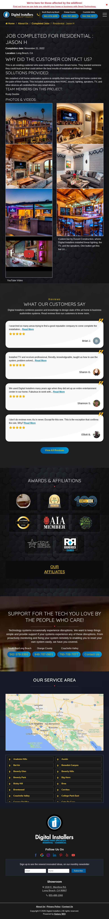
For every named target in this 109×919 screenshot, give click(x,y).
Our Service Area (54, 680)
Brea (63, 783)
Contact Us (92, 654)
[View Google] (42, 855)
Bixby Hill (18, 783)
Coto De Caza (68, 802)
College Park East (70, 795)
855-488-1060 (56, 895)
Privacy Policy (53, 906)
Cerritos (65, 789)
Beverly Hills (67, 771)
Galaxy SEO (60, 914)
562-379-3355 (50, 16)
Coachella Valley (21, 795)
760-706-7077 (89, 16)
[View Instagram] (48, 855)
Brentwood (18, 789)
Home (11, 23)
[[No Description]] (80, 123)
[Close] (107, 4)
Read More (28, 329)
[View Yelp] (67, 855)
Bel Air (16, 765)
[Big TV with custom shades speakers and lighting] (29, 166)
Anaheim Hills (20, 759)
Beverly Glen (19, 771)
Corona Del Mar (21, 802)
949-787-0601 (70, 16)
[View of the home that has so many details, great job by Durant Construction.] (29, 123)
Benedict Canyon (69, 765)
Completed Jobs (40, 23)
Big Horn (65, 777)
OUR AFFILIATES (54, 569)
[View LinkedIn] (54, 855)
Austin (64, 759)
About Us (23, 23)
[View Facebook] (35, 855)
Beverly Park (19, 777)
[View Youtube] (73, 855)
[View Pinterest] (60, 855)
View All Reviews (54, 450)
